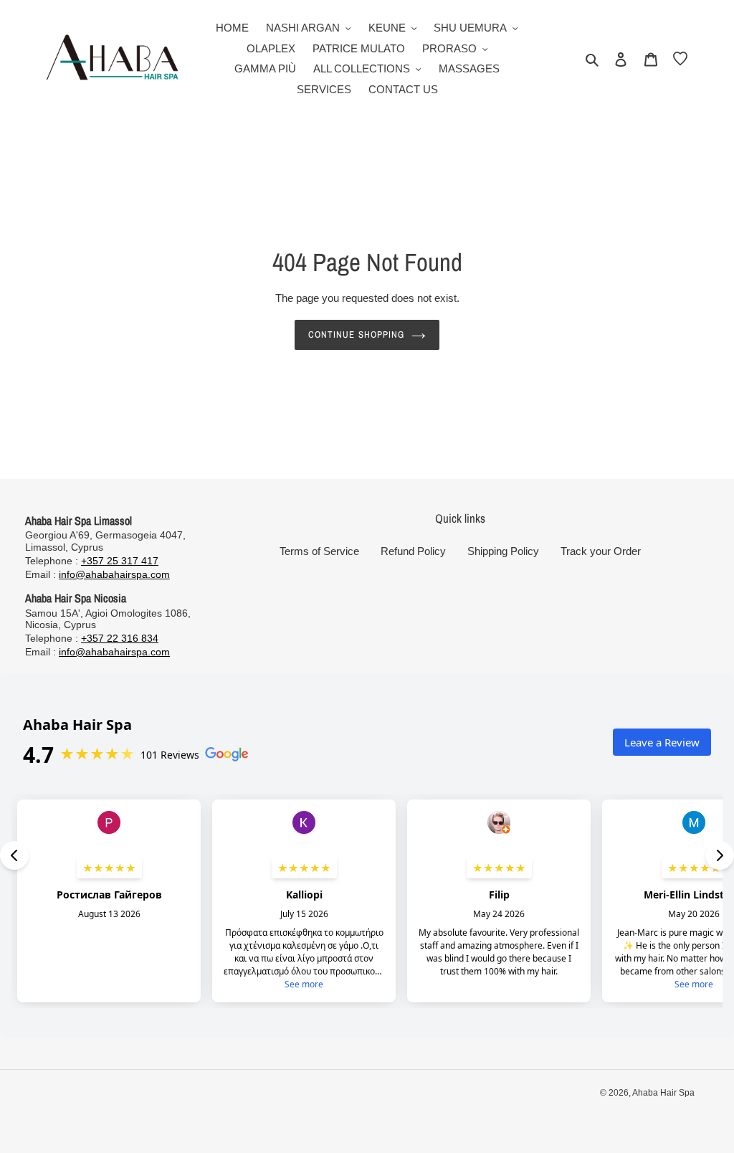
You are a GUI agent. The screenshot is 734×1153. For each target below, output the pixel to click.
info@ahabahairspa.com (114, 574)
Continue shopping (356, 334)
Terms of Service (319, 551)
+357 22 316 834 (119, 638)
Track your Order (601, 551)
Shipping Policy (503, 551)
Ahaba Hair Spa (663, 1093)
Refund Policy (413, 551)
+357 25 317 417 (119, 560)
